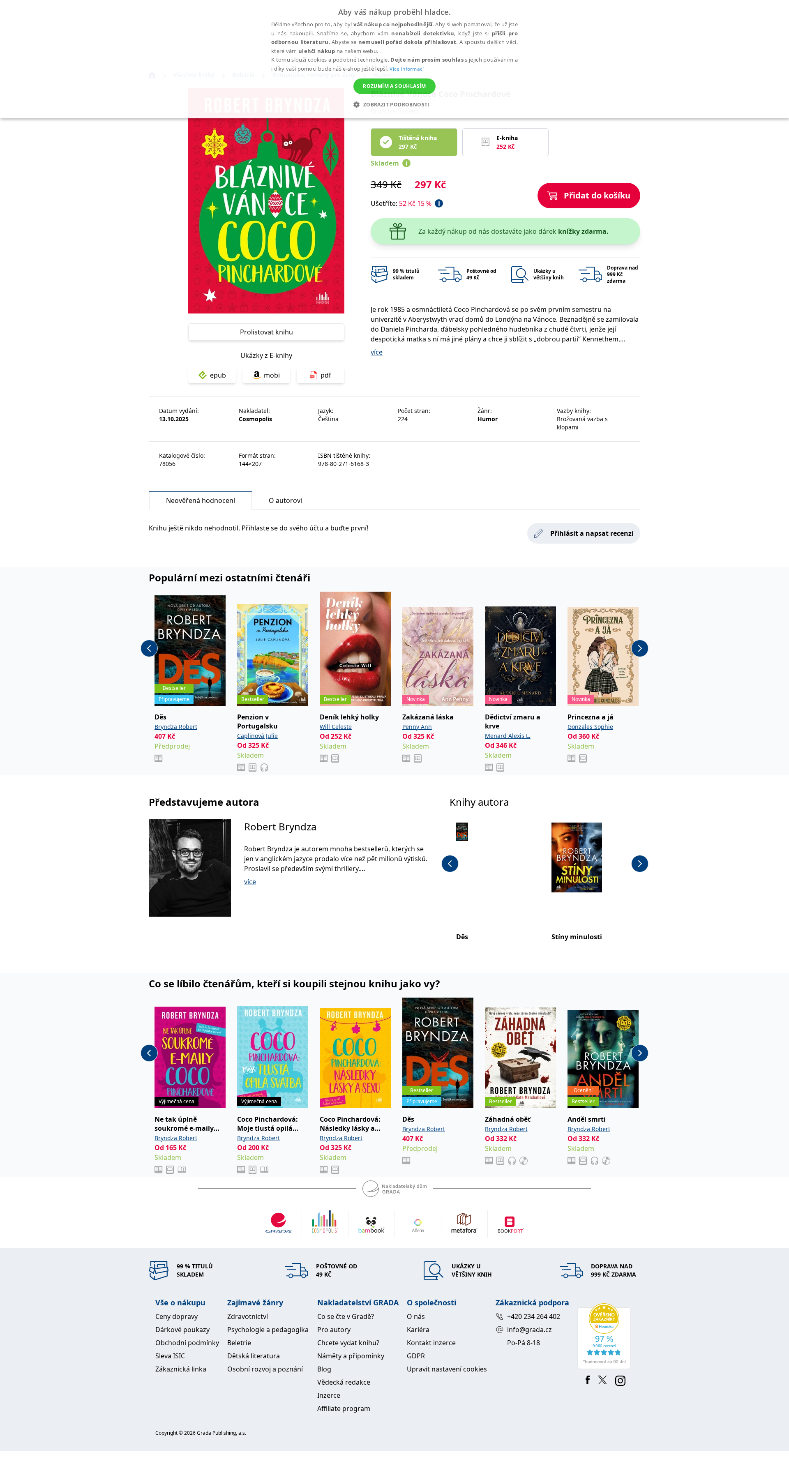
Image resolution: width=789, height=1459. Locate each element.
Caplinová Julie (257, 736)
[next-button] (639, 648)
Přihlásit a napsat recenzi (592, 533)
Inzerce (328, 1395)
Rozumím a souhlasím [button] (394, 86)
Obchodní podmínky (187, 1342)
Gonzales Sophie (590, 727)
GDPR (416, 1355)
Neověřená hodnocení (200, 500)
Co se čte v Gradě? (345, 1316)
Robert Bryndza (280, 826)
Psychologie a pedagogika (268, 1329)
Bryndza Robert (176, 727)
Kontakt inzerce (431, 1342)
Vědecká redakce (343, 1382)
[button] (394, 104)
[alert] (394, 59)
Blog (324, 1369)
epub (218, 375)
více (377, 352)
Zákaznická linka (180, 1369)
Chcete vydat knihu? (348, 1342)
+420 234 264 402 (533, 1316)
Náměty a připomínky (350, 1355)
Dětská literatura (253, 1355)
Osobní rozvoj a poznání (265, 1369)
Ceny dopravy (176, 1316)
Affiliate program (343, 1408)
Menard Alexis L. (508, 736)
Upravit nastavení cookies (447, 1369)
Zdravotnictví (247, 1316)
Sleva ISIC (170, 1355)
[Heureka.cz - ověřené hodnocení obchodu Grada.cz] (605, 1336)
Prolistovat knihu (266, 332)
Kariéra (418, 1329)
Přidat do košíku (597, 195)
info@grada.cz (529, 1329)
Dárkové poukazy (182, 1329)
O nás (416, 1316)
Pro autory (334, 1329)
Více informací (407, 68)
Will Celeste (336, 727)
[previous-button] (149, 648)
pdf (326, 375)
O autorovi (285, 500)
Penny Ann (417, 727)
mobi (272, 375)
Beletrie (239, 1342)
